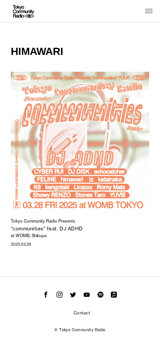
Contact (82, 313)
